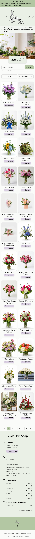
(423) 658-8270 (18, 1)
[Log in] (29, 16)
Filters (10, 76)
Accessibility (20, 536)
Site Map (27, 536)
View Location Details (24, 510)
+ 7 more (13, 475)
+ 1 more (15, 469)
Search (30, 67)
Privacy (13, 536)
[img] (31, 483)
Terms (7, 536)
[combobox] (26, 76)
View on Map (13, 451)
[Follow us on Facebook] (17, 526)
